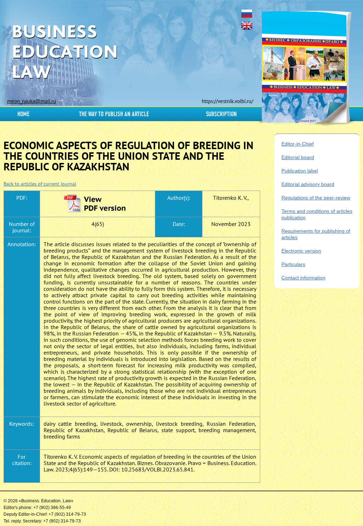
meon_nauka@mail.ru (31, 101)
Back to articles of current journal (40, 184)
